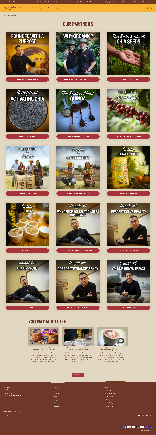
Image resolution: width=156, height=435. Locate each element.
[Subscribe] (34, 415)
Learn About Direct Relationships (78, 251)
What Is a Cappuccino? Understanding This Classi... (112, 349)
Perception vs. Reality (128, 251)
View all (78, 375)
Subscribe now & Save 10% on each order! (79, 2)
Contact (56, 403)
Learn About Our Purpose (27, 79)
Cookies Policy (109, 406)
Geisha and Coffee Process (78, 193)
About (56, 396)
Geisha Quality (27, 251)
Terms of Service (110, 393)
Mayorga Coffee (148, 430)
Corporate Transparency (78, 308)
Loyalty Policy (109, 396)
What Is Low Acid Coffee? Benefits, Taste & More (78, 349)
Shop (55, 390)
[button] (22, 8)
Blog (55, 400)
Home (5, 15)
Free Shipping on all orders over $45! (45, 2)
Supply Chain (27, 308)
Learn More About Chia (128, 79)
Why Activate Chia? (27, 136)
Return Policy (109, 403)
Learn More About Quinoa (78, 136)
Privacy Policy (109, 390)
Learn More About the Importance (77, 79)
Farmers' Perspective (128, 308)
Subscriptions (58, 393)
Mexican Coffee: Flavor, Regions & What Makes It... (44, 349)
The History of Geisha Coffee (128, 136)
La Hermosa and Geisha (27, 193)
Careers (56, 406)
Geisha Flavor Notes (128, 193)
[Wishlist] (148, 8)
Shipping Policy (109, 400)
